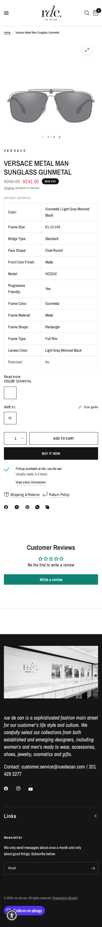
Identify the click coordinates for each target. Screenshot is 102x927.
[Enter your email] (93, 868)
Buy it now (51, 453)
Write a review (51, 579)
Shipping (9, 188)
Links (10, 815)
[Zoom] (87, 50)
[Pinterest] (28, 507)
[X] (18, 507)
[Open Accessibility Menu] (12, 915)
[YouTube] (34, 789)
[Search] (87, 13)
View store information (31, 482)
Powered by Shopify (65, 898)
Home (7, 32)
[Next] (59, 137)
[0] (94, 13)
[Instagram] (22, 788)
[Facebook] (7, 507)
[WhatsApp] (38, 507)
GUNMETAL (10, 393)
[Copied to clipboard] (48, 507)
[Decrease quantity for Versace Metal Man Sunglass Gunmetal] (8, 438)
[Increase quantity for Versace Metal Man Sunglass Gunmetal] (22, 438)
